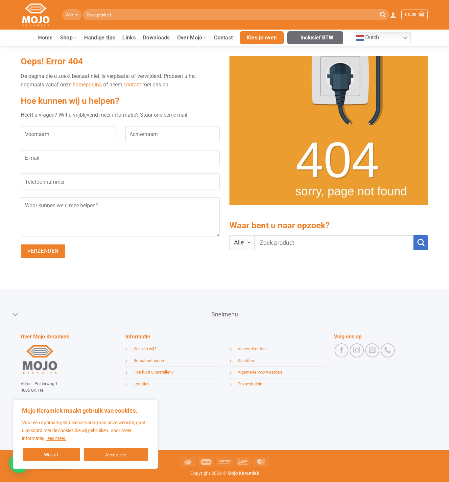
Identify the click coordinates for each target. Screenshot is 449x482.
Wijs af (51, 454)
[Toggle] (15, 315)
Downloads (156, 37)
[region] (85, 434)
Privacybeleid (250, 383)
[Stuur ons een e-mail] (372, 350)
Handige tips (99, 37)
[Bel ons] (388, 350)
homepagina (87, 84)
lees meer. (56, 438)
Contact (223, 37)
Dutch (371, 37)
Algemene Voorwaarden (260, 372)
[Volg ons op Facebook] (342, 350)
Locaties (141, 383)
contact (132, 84)
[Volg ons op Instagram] (357, 350)
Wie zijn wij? (144, 348)
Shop (66, 37)
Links (129, 37)
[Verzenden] (382, 14)
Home (45, 37)
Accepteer (116, 454)
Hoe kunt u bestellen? (153, 372)
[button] (393, 15)
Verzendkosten (252, 348)
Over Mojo (189, 37)
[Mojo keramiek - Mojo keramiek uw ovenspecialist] (37, 15)
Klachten (246, 360)
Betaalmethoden (148, 360)
